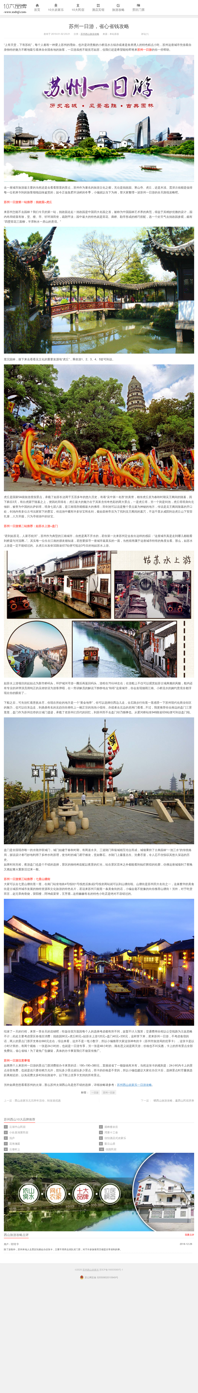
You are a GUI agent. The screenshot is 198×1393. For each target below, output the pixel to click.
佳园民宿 (111, 1149)
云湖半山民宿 (17, 1127)
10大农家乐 (56, 9)
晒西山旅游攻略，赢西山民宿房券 (174, 1100)
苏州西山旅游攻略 (90, 33)
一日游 (94, 1092)
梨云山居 (109, 1143)
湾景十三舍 (111, 1132)
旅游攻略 (118, 9)
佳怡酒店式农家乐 (115, 1138)
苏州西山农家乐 (15, 7)
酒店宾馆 (98, 9)
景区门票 (138, 9)
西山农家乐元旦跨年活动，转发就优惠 (38, 1100)
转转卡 (15, 1244)
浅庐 (12, 1138)
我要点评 (189, 1234)
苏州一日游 (109, 1092)
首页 (37, 9)
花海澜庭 (14, 1143)
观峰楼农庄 (111, 1127)
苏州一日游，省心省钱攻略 (99, 25)
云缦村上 (14, 1149)
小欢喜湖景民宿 (18, 1132)
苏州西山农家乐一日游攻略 (134, 1085)
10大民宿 (78, 9)
